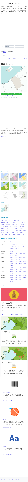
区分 (2, 51)
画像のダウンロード (6, 93)
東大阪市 (17, 224)
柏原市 (6, 226)
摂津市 (13, 224)
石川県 (20, 261)
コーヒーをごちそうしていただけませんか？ (18, 58)
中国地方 (22, 246)
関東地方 (23, 244)
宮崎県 (16, 279)
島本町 (6, 232)
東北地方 (18, 244)
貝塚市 (12, 230)
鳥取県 (11, 271)
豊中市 (7, 230)
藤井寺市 (3, 230)
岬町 (6, 234)
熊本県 (24, 277)
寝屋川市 (3, 224)
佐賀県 (16, 277)
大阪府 (11, 267)
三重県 (11, 269)
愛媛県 (20, 275)
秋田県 (20, 253)
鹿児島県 (20, 279)
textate (4, 446)
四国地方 (12, 248)
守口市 (18, 222)
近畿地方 (17, 246)
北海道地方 (12, 244)
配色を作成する (7, 427)
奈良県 (24, 267)
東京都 (16, 259)
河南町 (21, 232)
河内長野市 (16, 226)
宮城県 (24, 253)
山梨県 (11, 263)
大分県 (11, 279)
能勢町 (18, 234)
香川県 (16, 275)
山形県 (11, 255)
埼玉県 (24, 257)
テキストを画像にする (8, 454)
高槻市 (24, 230)
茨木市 (21, 228)
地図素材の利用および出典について (18, 314)
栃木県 (16, 257)
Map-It (11, 3)
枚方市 (2, 226)
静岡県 (24, 263)
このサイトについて (6, 314)
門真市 (16, 230)
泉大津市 (7, 228)
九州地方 (17, 248)
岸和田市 (8, 224)
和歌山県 (20, 269)
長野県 (16, 263)
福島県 (16, 255)
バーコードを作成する (8, 400)
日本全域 (3, 241)
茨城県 (11, 257)
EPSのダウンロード (17, 93)
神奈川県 (20, 259)
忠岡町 (2, 234)
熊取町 (10, 234)
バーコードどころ (6, 392)
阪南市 (20, 230)
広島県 (24, 271)
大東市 (7, 222)
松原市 (22, 224)
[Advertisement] (14, 29)
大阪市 (6, 220)
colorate (4, 419)
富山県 (16, 261)
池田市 (11, 226)
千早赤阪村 (12, 232)
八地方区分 (3, 244)
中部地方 (12, 246)
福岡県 (11, 277)
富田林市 (23, 222)
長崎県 (20, 277)
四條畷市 (3, 222)
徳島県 (11, 275)
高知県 (24, 275)
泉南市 (2, 228)
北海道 (11, 251)
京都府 (16, 267)
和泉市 (23, 220)
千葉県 (11, 259)
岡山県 (20, 271)
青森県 (11, 253)
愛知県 (11, 265)
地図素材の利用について (7, 95)
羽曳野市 (17, 228)
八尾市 (14, 220)
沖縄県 (11, 281)
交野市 (10, 220)
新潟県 (11, 261)
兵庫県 (20, 267)
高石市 (2, 232)
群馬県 (20, 257)
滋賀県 (16, 269)
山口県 (11, 273)
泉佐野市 (22, 226)
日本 (11, 241)
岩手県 (16, 253)
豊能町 (23, 234)
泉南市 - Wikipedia (5, 136)
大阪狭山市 (13, 222)
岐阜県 (20, 263)
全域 (5, 51)
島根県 (16, 271)
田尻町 (14, 234)
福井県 (24, 261)
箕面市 (12, 228)
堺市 (2, 220)
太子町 (17, 232)
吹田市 (18, 220)
